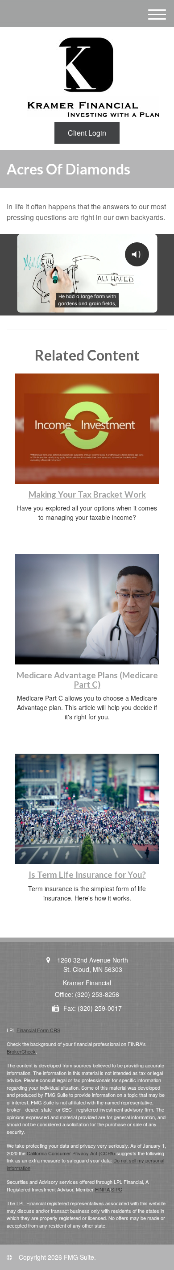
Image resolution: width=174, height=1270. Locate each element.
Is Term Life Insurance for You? (87, 875)
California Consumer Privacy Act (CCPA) (71, 1153)
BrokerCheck (21, 1051)
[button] (87, 133)
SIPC (116, 1189)
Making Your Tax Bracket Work (87, 494)
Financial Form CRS (38, 1029)
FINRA (102, 1189)
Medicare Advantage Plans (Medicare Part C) (87, 679)
